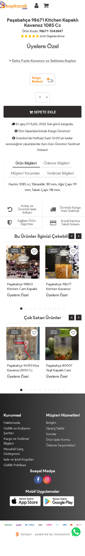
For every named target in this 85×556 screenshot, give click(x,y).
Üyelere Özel (43, 46)
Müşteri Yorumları (25, 173)
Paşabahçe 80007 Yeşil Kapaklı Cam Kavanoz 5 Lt (59, 370)
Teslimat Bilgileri (60, 173)
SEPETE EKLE (44, 112)
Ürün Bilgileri (26, 163)
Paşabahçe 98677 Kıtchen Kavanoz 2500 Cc (58, 289)
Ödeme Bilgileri (57, 163)
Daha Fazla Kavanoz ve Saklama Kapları (44, 61)
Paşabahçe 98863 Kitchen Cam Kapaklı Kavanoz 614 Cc (22, 289)
